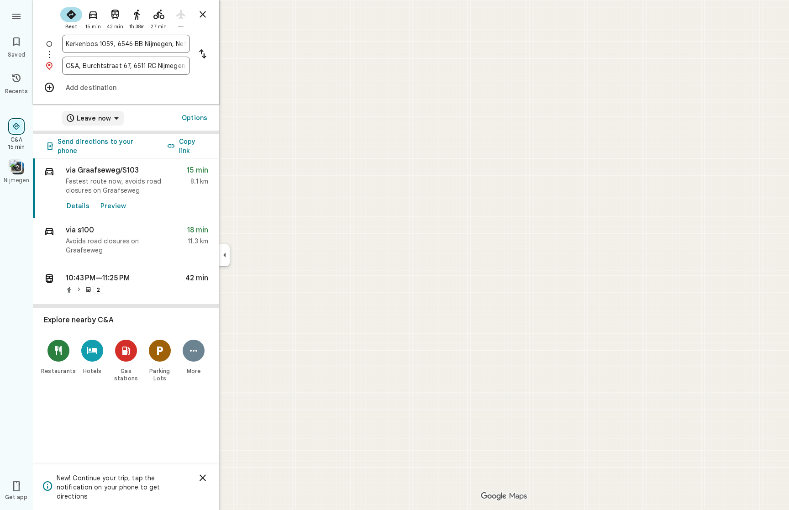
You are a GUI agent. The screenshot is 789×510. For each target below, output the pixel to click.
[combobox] (126, 44)
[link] (126, 188)
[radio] (71, 17)
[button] (126, 242)
